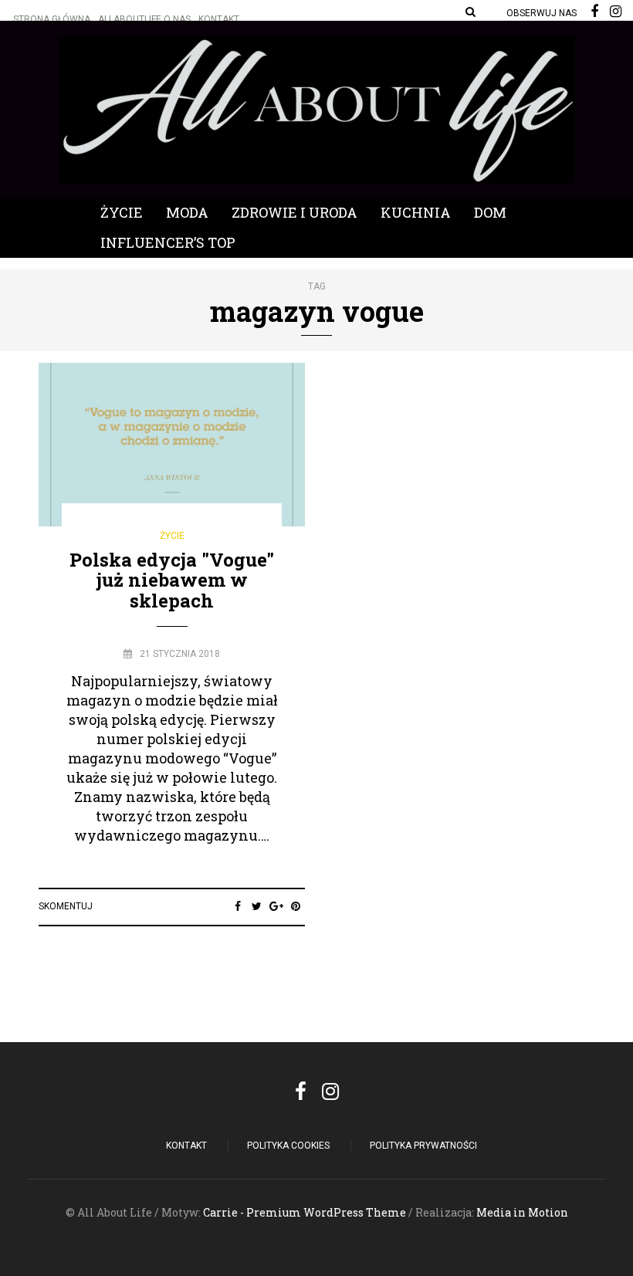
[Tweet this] (256, 906)
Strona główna (51, 19)
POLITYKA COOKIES (288, 1145)
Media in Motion (522, 1212)
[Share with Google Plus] (276, 906)
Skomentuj (66, 906)
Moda (187, 212)
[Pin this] (295, 906)
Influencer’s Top (167, 242)
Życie (121, 212)
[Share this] (237, 906)
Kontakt (218, 19)
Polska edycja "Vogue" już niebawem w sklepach (171, 580)
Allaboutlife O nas (144, 19)
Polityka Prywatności (423, 1145)
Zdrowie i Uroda (294, 212)
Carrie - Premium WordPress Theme (304, 1212)
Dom (490, 212)
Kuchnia (416, 212)
